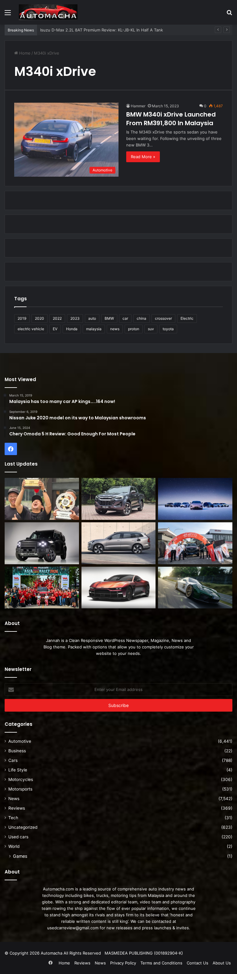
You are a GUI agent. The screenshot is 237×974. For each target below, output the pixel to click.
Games (20, 856)
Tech (13, 817)
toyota (168, 329)
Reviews (16, 808)
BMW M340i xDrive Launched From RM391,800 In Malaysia (171, 118)
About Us (222, 962)
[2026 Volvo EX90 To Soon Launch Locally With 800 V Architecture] (118, 543)
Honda (71, 329)
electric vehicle (31, 329)
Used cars (18, 836)
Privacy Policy (123, 962)
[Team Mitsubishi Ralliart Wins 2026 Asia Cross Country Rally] (42, 588)
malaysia (94, 329)
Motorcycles (20, 779)
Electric (187, 318)
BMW (109, 318)
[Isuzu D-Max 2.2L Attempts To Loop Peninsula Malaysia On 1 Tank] (195, 543)
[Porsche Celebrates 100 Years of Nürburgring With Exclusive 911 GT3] (195, 588)
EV (55, 329)
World (13, 846)
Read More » (143, 156)
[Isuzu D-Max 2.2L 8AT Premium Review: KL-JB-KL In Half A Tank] (118, 499)
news (114, 329)
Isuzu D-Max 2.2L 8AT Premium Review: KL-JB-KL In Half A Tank (101, 29)
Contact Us (197, 962)
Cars (13, 760)
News (13, 798)
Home (24, 53)
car (125, 318)
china (141, 318)
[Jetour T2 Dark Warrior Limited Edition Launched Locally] (42, 543)
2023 (75, 318)
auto (92, 318)
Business (17, 750)
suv (151, 329)
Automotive (19, 741)
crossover (163, 318)
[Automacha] (48, 12)
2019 (22, 318)
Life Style (17, 769)
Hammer (138, 106)
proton (133, 329)
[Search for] (229, 15)
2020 (39, 318)
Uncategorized (22, 827)
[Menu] (8, 15)
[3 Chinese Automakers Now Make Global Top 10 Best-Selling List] (195, 499)
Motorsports (20, 789)
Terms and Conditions (161, 962)
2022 (57, 318)
